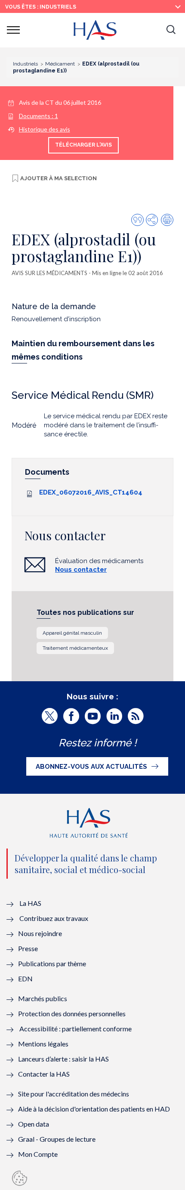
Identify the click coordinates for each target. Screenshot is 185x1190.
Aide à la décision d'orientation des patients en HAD (94, 1109)
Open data (33, 1124)
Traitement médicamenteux (75, 648)
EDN (25, 978)
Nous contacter (81, 569)
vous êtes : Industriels (40, 7)
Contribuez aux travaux (53, 918)
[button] (170, 30)
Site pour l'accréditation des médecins (73, 1094)
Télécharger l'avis (83, 145)
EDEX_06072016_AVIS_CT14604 (90, 492)
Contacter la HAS (44, 1074)
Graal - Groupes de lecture (57, 1139)
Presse (28, 948)
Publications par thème (52, 963)
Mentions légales (43, 1044)
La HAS (30, 903)
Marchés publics (43, 998)
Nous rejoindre (40, 933)
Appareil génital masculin (72, 633)
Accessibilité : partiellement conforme (75, 1028)
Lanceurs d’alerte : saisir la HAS (63, 1059)
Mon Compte (38, 1154)
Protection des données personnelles (72, 1013)
